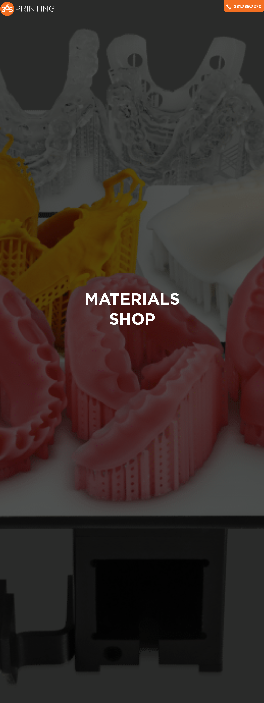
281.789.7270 (248, 6)
